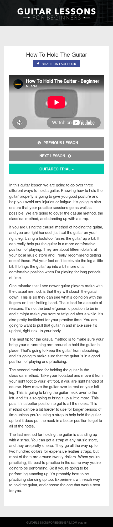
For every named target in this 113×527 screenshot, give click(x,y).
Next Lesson (52, 155)
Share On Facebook (59, 63)
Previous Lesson (60, 142)
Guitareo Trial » (56, 168)
